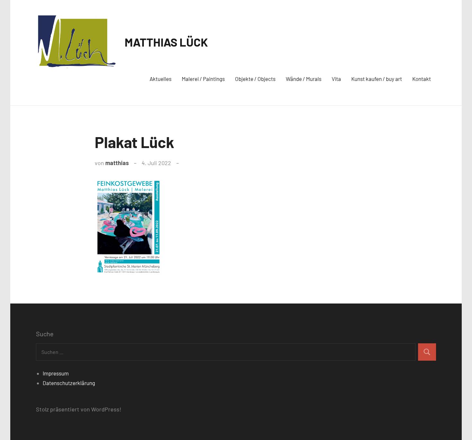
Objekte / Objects (255, 78)
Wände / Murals (303, 78)
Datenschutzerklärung (69, 383)
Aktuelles (160, 78)
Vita (336, 78)
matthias (117, 162)
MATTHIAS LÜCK (166, 42)
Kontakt (421, 78)
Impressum (56, 373)
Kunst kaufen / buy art (376, 78)
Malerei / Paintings (203, 78)
